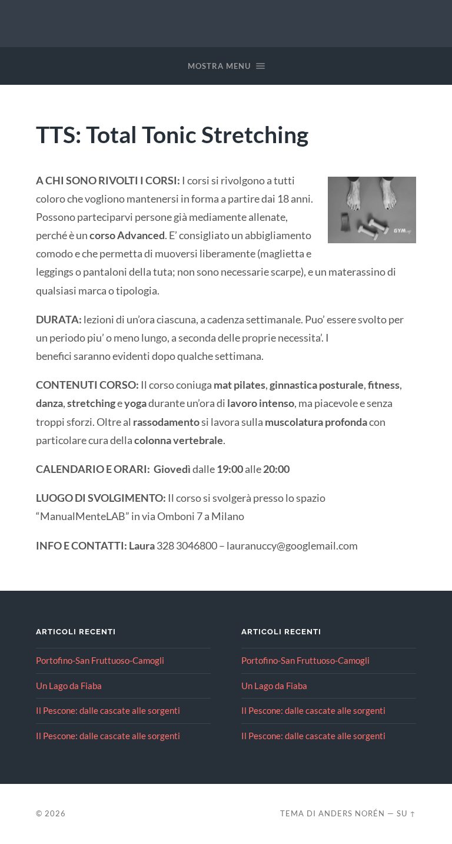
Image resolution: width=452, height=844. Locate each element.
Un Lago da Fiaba (69, 685)
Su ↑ (406, 813)
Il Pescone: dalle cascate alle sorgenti (108, 710)
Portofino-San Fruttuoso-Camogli (100, 660)
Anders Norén (351, 813)
